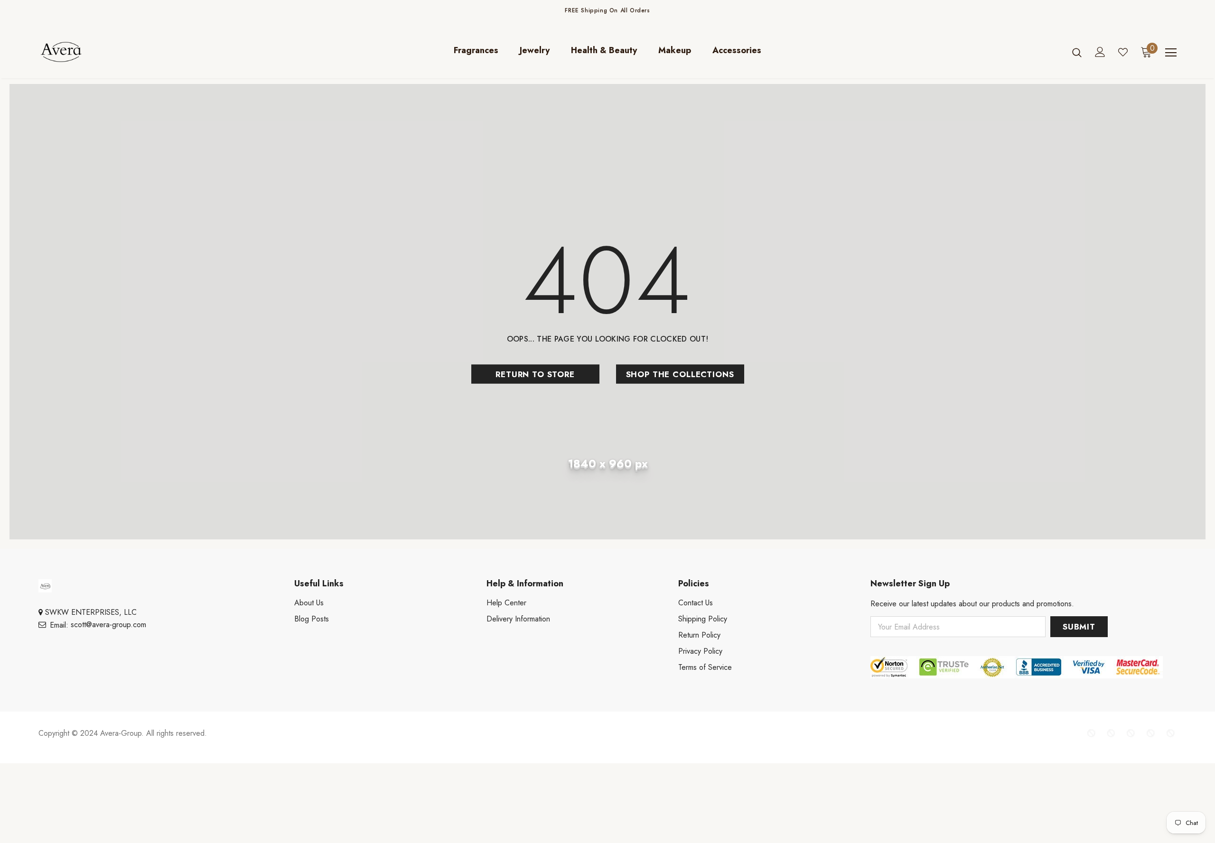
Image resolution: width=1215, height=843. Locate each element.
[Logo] (94, 51)
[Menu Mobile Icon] (1171, 52)
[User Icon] (1100, 52)
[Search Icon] (1077, 52)
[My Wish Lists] (1123, 52)
